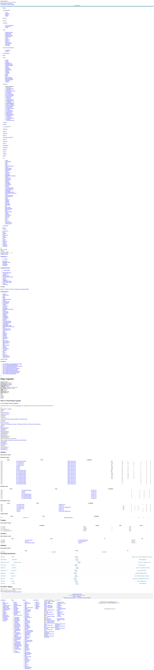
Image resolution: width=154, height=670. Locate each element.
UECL (4, 234)
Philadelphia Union (10, 100)
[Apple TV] (12, 289)
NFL (61, 619)
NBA (58, 619)
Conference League (9, 35)
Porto (6, 76)
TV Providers (35, 600)
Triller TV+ (7, 217)
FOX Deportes (8, 184)
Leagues (4, 20)
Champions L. (5, 230)
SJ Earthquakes (17, 639)
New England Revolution (21, 461)
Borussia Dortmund (9, 78)
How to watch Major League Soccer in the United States (15, 440)
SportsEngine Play (4, 433)
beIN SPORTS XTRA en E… (11, 193)
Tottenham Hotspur (9, 65)
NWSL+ (7, 212)
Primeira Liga (8, 42)
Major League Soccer (9, 25)
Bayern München (8, 77)
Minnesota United (18, 645)
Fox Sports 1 (7, 170)
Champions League (9, 32)
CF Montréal (9, 101)
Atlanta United (18, 629)
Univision (7, 185)
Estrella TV (7, 199)
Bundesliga (7, 39)
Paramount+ (7, 174)
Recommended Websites (60, 612)
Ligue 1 (6, 40)
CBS (6, 162)
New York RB (17, 625)
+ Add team (5, 258)
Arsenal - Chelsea (50, 621)
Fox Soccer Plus (8, 168)
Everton (6, 66)
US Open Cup (8, 26)
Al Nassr (7, 81)
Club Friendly (3, 442)
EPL (4, 238)
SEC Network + (8, 214)
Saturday (7, 14)
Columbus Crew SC (10, 102)
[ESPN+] (27, 289)
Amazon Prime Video (9, 188)
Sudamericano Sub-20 (68, 517)
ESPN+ (6, 171)
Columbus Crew (18, 633)
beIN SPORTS (8, 161)
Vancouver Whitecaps (16, 635)
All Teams (5, 122)
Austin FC (9, 119)
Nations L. (5, 233)
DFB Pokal (7, 44)
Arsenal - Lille (49, 629)
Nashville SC (8, 87)
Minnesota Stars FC (10, 114)
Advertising (59, 605)
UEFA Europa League (7, 281)
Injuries (1, 398)
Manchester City (8, 63)
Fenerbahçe (7, 80)
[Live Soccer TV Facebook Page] (49, 632)
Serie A (6, 38)
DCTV (6, 198)
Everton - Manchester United (47, 619)
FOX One (7, 202)
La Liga (6, 37)
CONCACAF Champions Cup (65, 507)
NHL (64, 619)
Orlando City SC (9, 96)
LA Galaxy (9, 116)
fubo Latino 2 (8, 204)
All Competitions (6, 53)
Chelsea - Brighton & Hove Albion (49, 602)
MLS (4, 236)
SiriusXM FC (3, 430)
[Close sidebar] (0, 375)
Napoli (6, 74)
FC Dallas (8, 109)
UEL (4, 231)
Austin (16, 651)
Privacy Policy (8, 591)
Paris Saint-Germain (9, 79)
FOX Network (8, 424)
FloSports (7, 201)
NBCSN (7, 181)
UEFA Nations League (7, 282)
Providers (59, 609)
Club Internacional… (10, 88)
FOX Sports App (31, 424)
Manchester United (9, 64)
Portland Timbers (9, 113)
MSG (6, 210)
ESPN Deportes (8, 169)
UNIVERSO (7, 183)
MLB (58, 620)
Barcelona (7, 67)
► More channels (3, 359)
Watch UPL (7, 221)
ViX (6, 220)
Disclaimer (59, 607)
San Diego (17, 646)
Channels (4, 124)
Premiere (7, 213)
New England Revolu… (10, 90)
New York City (17, 623)
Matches (4, 7)
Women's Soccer (60, 602)
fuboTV (6, 176)
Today (6, 12)
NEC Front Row (8, 211)
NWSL (6, 27)
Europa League (8, 33)
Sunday (6, 15)
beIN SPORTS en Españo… (10, 175)
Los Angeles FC (9, 107)
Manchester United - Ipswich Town (48, 606)
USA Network (8, 179)
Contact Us (59, 616)
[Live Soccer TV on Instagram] (49, 637)
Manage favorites (4, 254)
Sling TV (37, 602)
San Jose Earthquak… (10, 108)
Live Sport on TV (60, 618)
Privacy (58, 606)
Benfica (6, 75)
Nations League (8, 34)
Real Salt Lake (9, 112)
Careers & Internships (61, 608)
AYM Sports (7, 190)
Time (7, 251)
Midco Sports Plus (8, 208)
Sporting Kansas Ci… (11, 120)
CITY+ (6, 197)
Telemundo (7, 182)
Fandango (7, 200)
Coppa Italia (7, 45)
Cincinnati (16, 622)
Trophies (2, 395)
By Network (2, 408)
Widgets (58, 604)
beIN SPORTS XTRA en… (27, 637)
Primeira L (5, 243)
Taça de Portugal (8, 43)
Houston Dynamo (9, 106)
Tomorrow (7, 13)
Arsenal (6, 60)
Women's (4, 228)
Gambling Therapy (112, 601)
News (4, 227)
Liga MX (7, 51)
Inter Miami (17, 618)
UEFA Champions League (8, 276)
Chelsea (6, 61)
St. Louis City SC (9, 110)
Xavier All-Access (8, 222)
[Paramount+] (18, 289)
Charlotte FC (8, 91)
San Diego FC (9, 115)
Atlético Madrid (8, 69)
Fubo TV (37, 603)
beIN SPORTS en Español (8, 309)
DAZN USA (7, 180)
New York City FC (9, 94)
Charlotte (16, 621)
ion (6, 206)
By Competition (9, 408)
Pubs (58, 610)
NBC (6, 164)
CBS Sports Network (9, 165)
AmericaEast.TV (8, 189)
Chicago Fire (8, 89)
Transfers (2, 397)
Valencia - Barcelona (51, 620)
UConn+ (7, 219)
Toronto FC (9, 97)
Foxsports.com (37, 424)
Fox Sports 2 (7, 172)
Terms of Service (16, 591)
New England (9, 384)
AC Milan (7, 73)
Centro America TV (9, 196)
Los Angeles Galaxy (20, 462)
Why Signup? (18, 588)
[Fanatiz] (23, 289)
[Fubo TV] (2, 289)
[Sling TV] (7, 289)
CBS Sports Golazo (9, 195)
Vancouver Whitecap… (10, 104)
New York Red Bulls (10, 95)
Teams (4, 55)
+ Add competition (6, 270)
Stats (1, 394)
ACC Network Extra (9, 187)
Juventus (7, 70)
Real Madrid (7, 68)
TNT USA (7, 216)
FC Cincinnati (8, 93)
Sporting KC (17, 652)
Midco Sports (7, 207)
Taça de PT (5, 245)
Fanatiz (6, 160)
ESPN (6, 163)
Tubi (6, 218)
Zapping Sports (8, 223)
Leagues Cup (7, 50)
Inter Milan (7, 71)
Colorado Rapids (9, 111)
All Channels (5, 225)
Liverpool (7, 62)
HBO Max (7, 205)
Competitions (3, 267)
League (3, 251)
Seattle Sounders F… (11, 118)
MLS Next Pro (8, 209)
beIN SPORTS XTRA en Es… (9, 326)
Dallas (16, 640)
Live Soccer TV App (61, 603)
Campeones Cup (62, 504)
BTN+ (6, 194)
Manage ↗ (5, 256)
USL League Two (3, 434)
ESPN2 (6, 167)
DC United (9, 98)
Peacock (7, 186)
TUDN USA (7, 177)
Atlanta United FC (10, 99)
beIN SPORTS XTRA (9, 192)
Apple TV (7, 173)
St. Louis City (17, 641)
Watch (1, 393)
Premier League (8, 36)
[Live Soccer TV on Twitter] (49, 634)
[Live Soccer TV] (4, 1)
